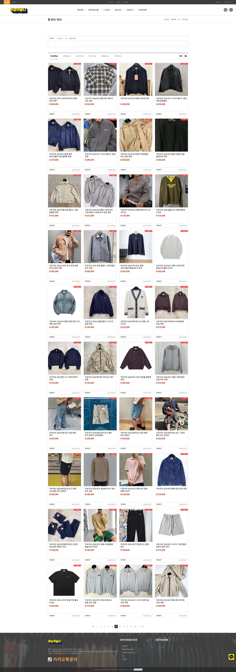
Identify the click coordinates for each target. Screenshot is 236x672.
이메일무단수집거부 (128, 652)
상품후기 (130, 9)
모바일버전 (138, 669)
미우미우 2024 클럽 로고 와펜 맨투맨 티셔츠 (170, 211)
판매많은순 (67, 56)
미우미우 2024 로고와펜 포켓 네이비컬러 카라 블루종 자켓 (60, 155)
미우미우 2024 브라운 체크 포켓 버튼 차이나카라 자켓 (63, 266)
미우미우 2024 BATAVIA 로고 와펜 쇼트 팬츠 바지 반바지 (62, 489)
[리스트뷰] (180, 55)
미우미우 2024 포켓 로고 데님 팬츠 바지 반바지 (134, 434)
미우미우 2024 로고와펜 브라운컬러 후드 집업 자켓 (134, 155)
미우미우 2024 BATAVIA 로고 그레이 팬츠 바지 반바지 (170, 434)
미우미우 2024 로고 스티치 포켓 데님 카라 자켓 (135, 601)
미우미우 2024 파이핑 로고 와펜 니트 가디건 (135, 322)
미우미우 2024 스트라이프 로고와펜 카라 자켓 (63, 99)
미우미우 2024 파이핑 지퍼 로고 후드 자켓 (99, 378)
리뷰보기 (52, 114)
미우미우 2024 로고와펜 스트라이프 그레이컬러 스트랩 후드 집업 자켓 (99, 211)
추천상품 (118, 2)
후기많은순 (118, 56)
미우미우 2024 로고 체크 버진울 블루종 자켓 (136, 378)
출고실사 (118, 9)
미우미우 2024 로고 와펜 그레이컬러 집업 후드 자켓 (170, 378)
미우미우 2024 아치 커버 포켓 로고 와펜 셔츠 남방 (98, 601)
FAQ (123, 656)
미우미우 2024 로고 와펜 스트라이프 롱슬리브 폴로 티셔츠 (170, 266)
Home (166, 19)
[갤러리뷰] (185, 55)
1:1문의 (107, 9)
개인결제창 (142, 9)
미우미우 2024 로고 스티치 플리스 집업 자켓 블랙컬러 (171, 99)
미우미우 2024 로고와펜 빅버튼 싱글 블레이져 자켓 (170, 155)
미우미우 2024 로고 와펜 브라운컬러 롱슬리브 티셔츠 (99, 545)
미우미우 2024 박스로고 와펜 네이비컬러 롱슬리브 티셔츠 (132, 266)
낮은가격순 (79, 56)
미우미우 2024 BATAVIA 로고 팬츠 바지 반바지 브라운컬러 (98, 434)
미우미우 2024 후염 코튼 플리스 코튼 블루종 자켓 (63, 211)
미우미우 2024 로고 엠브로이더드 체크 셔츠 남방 (100, 489)
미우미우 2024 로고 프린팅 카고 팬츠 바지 (135, 545)
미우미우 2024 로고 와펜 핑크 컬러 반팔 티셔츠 (134, 489)
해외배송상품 (93, 9)
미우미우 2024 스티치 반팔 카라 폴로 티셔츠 (63, 601)
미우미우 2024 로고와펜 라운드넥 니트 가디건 (136, 211)
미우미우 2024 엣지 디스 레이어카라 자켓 (63, 378)
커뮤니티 (13, 2)
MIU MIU (72, 38)
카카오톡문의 (64, 659)
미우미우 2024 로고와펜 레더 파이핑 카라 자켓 (170, 601)
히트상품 (110, 2)
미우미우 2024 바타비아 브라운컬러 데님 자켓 (170, 322)
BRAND (80, 9)
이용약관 (125, 646)
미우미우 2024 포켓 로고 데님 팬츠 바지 (62, 434)
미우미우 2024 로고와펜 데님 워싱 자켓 (171, 488)
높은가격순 (92, 56)
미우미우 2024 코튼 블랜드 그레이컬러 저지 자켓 (100, 266)
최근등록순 (54, 56)
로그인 (220, 2)
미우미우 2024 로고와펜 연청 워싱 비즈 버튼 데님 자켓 (64, 322)
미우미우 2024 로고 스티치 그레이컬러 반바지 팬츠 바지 (171, 545)
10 (135, 626)
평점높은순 (105, 56)
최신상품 (125, 2)
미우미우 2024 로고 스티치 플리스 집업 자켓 (100, 155)
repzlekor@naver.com (60, 653)
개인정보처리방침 (127, 649)
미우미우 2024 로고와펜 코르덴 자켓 (135, 98)
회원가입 (228, 2)
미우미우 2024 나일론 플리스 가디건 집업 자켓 (99, 322)
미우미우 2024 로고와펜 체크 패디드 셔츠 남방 (99, 99)
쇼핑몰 (7, 2)
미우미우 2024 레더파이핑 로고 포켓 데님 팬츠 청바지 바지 (63, 545)
